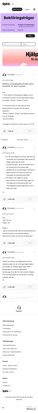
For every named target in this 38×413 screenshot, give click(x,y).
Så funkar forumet (8, 372)
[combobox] (19, 44)
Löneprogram (7, 328)
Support (5, 382)
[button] (34, 74)
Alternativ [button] (30, 36)
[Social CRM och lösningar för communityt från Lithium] (31, 408)
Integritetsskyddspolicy (10, 369)
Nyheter (20, 30)
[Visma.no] (8, 4)
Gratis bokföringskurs (9, 345)
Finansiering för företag (10, 335)
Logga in (27, 9)
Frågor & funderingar (26, 25)
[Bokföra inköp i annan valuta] (31, 140)
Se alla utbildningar (8, 355)
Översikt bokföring (8, 25)
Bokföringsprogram (8, 325)
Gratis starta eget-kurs (10, 348)
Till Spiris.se (6, 385)
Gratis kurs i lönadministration (12, 352)
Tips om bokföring (8, 30)
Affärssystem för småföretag (12, 332)
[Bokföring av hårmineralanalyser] (34, 140)
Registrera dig (17, 9)
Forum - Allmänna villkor (10, 365)
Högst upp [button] (3, 408)
